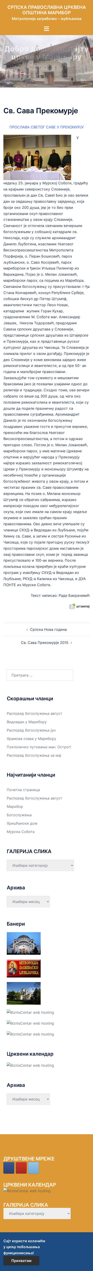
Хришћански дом (22, 823)
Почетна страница (23, 789)
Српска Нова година (48, 629)
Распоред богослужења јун (31, 730)
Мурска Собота (21, 831)
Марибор (15, 806)
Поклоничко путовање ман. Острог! (39, 747)
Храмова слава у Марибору (31, 738)
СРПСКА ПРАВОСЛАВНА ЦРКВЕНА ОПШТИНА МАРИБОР (46, 10)
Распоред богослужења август (34, 713)
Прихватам (21, 1260)
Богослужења (19, 815)
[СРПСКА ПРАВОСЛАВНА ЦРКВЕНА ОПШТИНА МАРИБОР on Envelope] (33, 1168)
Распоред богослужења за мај (34, 755)
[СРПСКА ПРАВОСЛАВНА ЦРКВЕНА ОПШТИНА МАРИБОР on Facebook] (8, 1168)
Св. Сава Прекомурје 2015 (44, 642)
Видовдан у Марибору (27, 722)
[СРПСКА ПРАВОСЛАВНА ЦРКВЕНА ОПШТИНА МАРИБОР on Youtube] (21, 1168)
